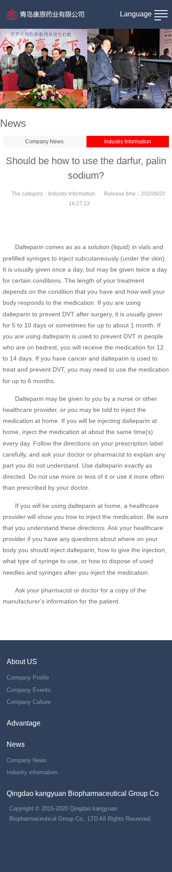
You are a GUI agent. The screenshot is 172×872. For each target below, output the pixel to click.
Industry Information (127, 141)
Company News (44, 141)
